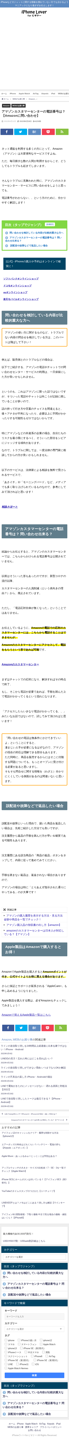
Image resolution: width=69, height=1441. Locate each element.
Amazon (6, 105)
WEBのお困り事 (18, 105)
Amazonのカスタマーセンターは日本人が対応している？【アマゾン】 (37, 1120)
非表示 (50, 224)
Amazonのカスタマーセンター (20, 664)
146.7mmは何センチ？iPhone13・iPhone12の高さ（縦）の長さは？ (31, 1114)
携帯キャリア (31, 1427)
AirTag (36, 94)
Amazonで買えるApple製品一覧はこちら (26, 1014)
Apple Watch (24, 94)
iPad (53, 94)
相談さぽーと (10, 506)
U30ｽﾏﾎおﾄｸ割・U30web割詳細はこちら (24, 1241)
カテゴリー (11, 1323)
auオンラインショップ (15, 292)
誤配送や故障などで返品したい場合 (27, 245)
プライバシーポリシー (51, 1427)
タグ (7, 1335)
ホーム (4, 94)
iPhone (13, 94)
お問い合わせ (34, 1430)
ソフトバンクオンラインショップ (21, 278)
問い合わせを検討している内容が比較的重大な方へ (34, 233)
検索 (34, 1375)
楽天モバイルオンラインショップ (21, 299)
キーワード (11, 1310)
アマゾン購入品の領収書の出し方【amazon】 (33, 924)
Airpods (44, 94)
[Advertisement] (34, 55)
